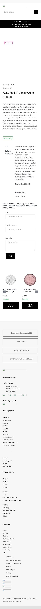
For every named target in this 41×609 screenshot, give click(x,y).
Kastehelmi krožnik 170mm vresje (29, 290)
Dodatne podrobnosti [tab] (8, 152)
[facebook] (25, 1)
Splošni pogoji (31, 598)
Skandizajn (8, 598)
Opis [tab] (6, 146)
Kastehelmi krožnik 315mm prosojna (9, 290)
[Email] (33, 79)
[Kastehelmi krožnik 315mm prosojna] (11, 273)
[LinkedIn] (15, 79)
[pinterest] (31, 1)
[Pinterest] (28, 79)
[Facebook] (6, 79)
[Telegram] (24, 79)
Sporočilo (9, 238)
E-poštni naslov (11, 225)
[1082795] (20, 57)
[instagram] (28, 1)
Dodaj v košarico (11, 305)
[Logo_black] (14, 6)
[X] (10, 79)
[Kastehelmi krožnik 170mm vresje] (30, 273)
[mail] (34, 1)
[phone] (37, 1)
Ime (7, 212)
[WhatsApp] (19, 79)
